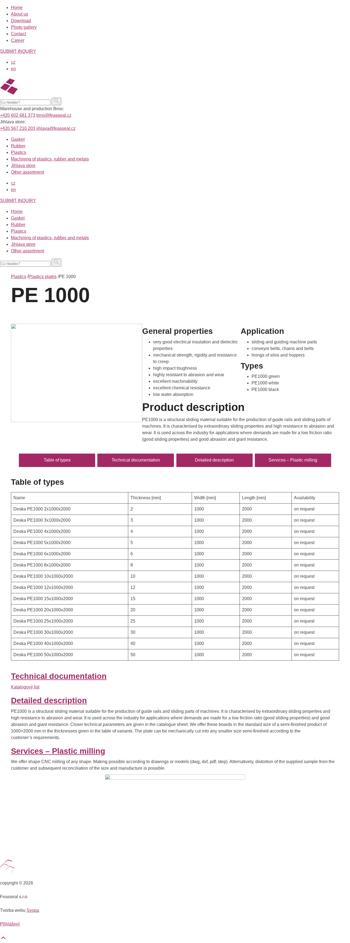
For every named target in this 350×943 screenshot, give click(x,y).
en (13, 68)
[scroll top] (3, 939)
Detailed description (214, 460)
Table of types (57, 460)
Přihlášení (10, 924)
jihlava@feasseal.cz (55, 128)
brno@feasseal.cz (53, 115)
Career (17, 40)
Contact (18, 33)
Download (21, 20)
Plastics (18, 152)
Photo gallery (24, 27)
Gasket (18, 139)
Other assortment (27, 172)
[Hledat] (56, 101)
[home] (36, 94)
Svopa (33, 910)
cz (13, 62)
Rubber (18, 146)
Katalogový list (25, 687)
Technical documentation (136, 460)
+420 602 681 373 (17, 115)
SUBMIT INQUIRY (18, 51)
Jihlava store (23, 165)
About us (19, 14)
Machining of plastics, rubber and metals (50, 159)
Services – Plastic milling (293, 460)
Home (17, 7)
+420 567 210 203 (17, 128)
